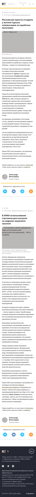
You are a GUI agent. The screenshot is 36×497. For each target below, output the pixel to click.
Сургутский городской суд (21, 15)
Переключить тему (33, 4)
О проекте (30, 493)
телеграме (29, 165)
